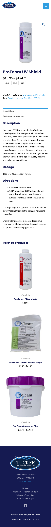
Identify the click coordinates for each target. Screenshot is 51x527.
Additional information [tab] (13, 116)
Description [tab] (8, 111)
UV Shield (37, 98)
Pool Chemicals (38, 95)
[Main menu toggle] (46, 5)
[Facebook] (25, 505)
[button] (43, 24)
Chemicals (27, 95)
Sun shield (28, 98)
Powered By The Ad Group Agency (25, 519)
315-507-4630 (25, 481)
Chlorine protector (15, 98)
